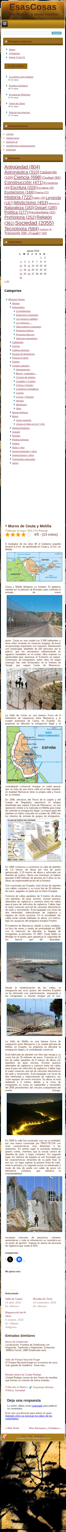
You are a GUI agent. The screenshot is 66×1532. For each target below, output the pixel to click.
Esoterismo (19, 192)
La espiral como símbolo (21, 77)
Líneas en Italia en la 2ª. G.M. (30, 424)
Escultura (45, 187)
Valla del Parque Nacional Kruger (22, 1359)
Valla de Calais (13, 1298)
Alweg (12, 49)
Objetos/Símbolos (21, 428)
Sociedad (34, 223)
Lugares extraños (21, 366)
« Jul (6, 281)
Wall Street (13, 1428)
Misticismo (31, 202)
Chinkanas (14, 53)
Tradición (45, 229)
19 (29, 270)
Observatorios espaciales (28, 327)
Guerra (42, 192)
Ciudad (51, 178)
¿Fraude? (37, 233)
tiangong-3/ (12, 142)
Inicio (24, 1436)
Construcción (23, 182)
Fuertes (16, 362)
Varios (15, 463)
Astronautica (18, 307)
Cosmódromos (23, 311)
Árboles (16, 303)
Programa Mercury (25, 334)
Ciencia (28, 177)
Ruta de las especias (19, 112)
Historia (18, 197)
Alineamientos (23, 369)
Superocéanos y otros (23, 455)
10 (21, 265)
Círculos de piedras (25, 377)
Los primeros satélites (27, 319)
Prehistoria (20, 217)
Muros (15, 416)
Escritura (23, 187)
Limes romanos (23, 420)
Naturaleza (19, 207)
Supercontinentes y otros (24, 451)
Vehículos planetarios (26, 338)
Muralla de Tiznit (42, 1298)
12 (29, 265)
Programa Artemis (25, 330)
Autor (30, 1436)
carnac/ (10, 134)
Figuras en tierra (20, 358)
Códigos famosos (21, 350)
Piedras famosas (20, 439)
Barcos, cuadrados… (26, 373)
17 (21, 270)
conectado (37, 1405)
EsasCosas (33, 7)
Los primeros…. (24, 323)
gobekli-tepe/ (12, 138)
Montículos (21, 404)
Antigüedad (22, 167)
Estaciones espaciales (27, 315)
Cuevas (20, 393)
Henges (20, 401)
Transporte (15, 233)
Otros (18, 408)
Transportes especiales (23, 459)
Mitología (54, 203)
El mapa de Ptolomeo (19, 94)
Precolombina (41, 212)
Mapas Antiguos (20, 412)
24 (21, 274)
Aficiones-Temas (16, 299)
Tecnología (21, 228)
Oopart (45, 207)
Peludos (16, 436)
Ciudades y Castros (26, 381)
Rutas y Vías (18, 447)
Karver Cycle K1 (17, 57)
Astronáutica (21, 172)
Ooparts (16, 432)
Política (16, 212)
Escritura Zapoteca (18, 86)
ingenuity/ (11, 149)
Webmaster (39, 1436)
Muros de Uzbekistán (16, 1341)
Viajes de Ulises (17, 103)
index (39, 197)
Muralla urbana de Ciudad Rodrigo (23, 1374)
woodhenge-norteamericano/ (20, 146)
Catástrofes (17, 342)
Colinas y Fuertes (24, 385)
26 (29, 274)
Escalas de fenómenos (23, 354)
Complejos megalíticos (27, 389)
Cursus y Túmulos (25, 397)
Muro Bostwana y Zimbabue (44, 1428)
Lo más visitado (16, 66)
